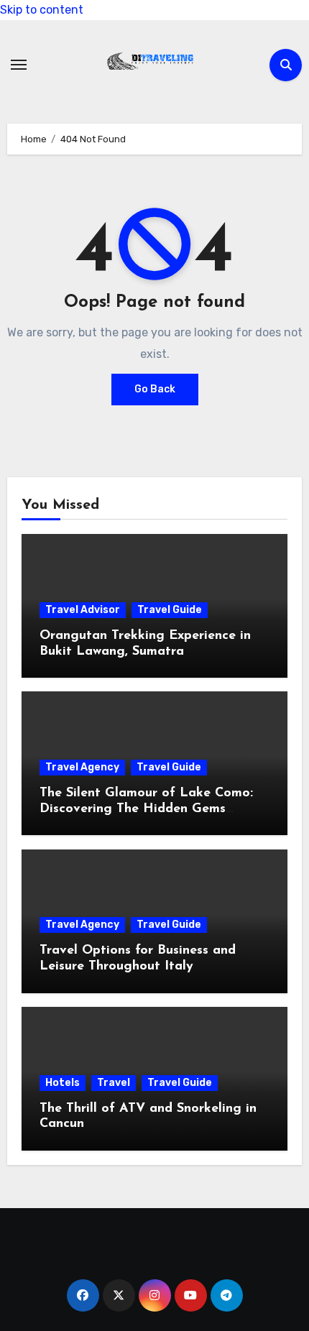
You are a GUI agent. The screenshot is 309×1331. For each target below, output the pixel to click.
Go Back (154, 389)
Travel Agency (82, 767)
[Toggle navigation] (18, 64)
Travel (113, 1083)
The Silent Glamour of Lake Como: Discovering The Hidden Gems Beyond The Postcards (146, 809)
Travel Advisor (82, 610)
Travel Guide (169, 610)
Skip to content (41, 10)
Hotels (62, 1083)
